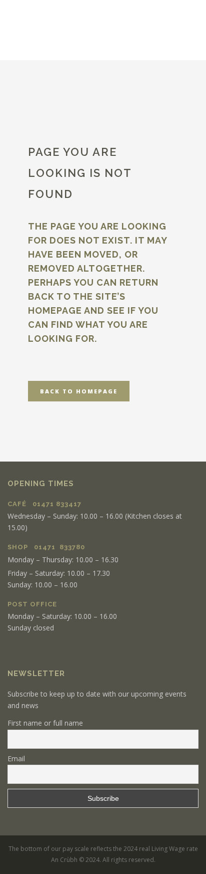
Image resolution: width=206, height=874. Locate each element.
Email (16, 758)
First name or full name (45, 723)
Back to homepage (79, 391)
